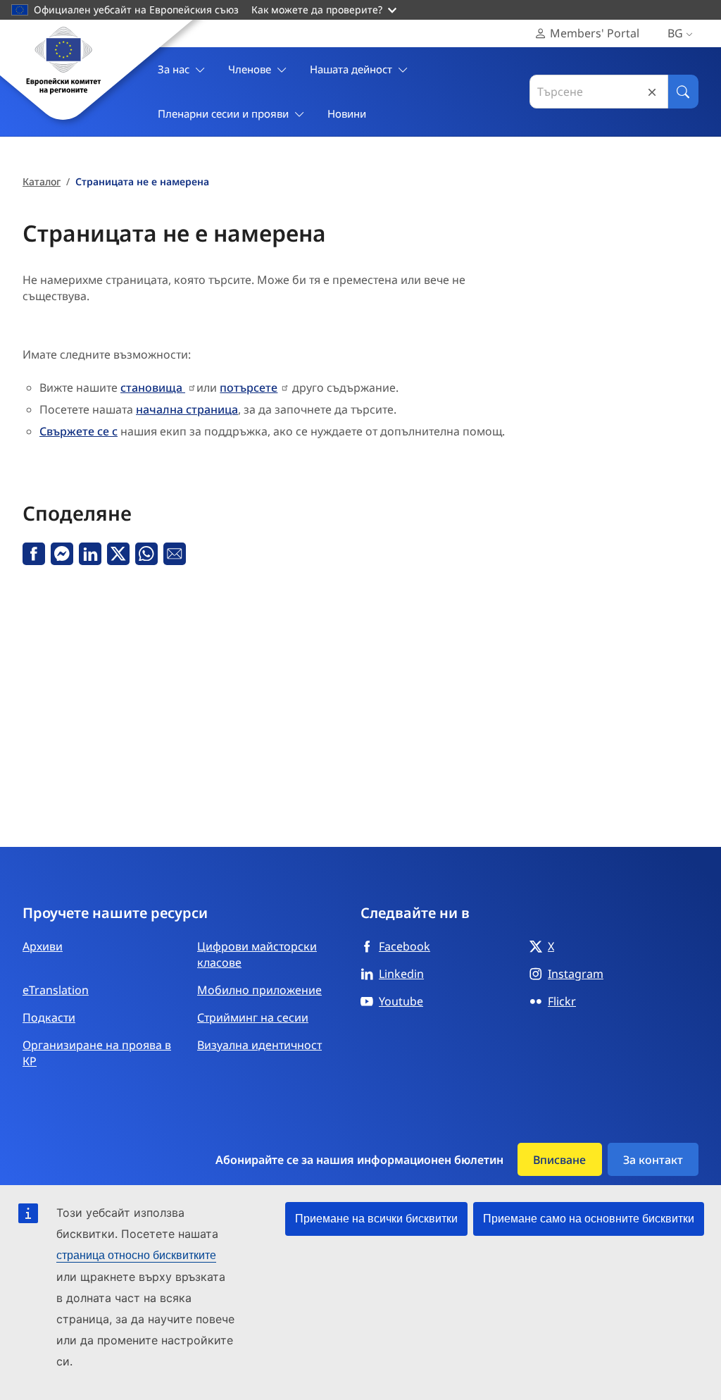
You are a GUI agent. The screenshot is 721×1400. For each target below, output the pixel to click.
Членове (249, 69)
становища (152, 387)
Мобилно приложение (259, 990)
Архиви (43, 946)
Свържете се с (78, 431)
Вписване (559, 1159)
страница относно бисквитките (136, 1255)
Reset (652, 92)
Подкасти (49, 1017)
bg (675, 33)
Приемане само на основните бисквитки (588, 1219)
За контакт (653, 1159)
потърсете (248, 387)
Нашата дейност (351, 69)
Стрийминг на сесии (252, 1017)
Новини (346, 113)
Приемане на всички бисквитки (376, 1219)
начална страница (187, 409)
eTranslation (56, 990)
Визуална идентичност (259, 1045)
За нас (173, 69)
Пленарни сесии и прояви (223, 113)
